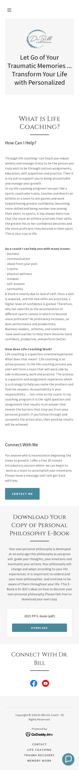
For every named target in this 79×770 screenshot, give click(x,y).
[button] (9, 10)
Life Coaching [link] (39, 750)
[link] (39, 38)
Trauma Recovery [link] (39, 755)
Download (39, 627)
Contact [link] (39, 744)
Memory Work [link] (39, 760)
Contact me (22, 494)
